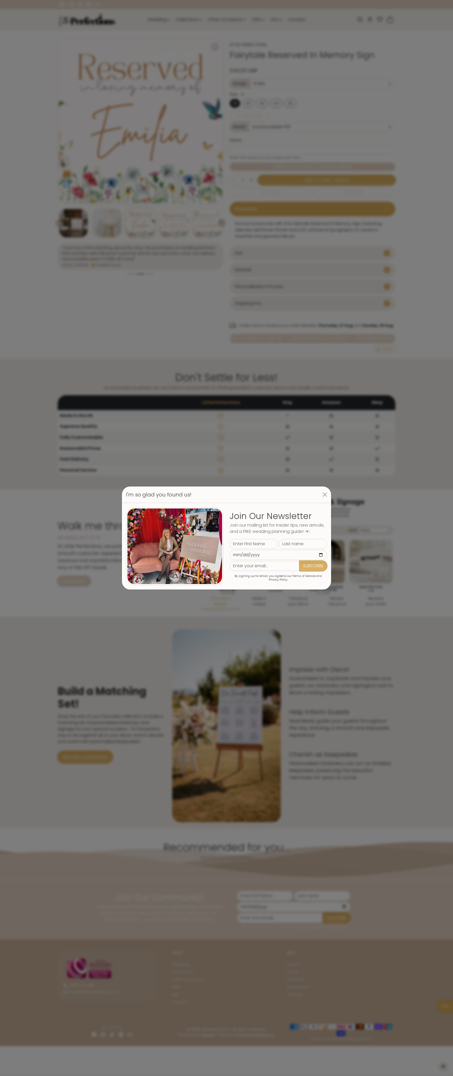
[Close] (325, 494)
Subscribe (313, 566)
